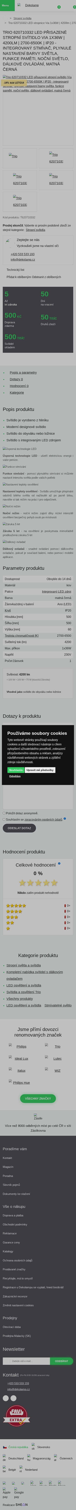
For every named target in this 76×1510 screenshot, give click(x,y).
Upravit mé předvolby (40, 769)
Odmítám (14, 775)
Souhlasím (16, 769)
